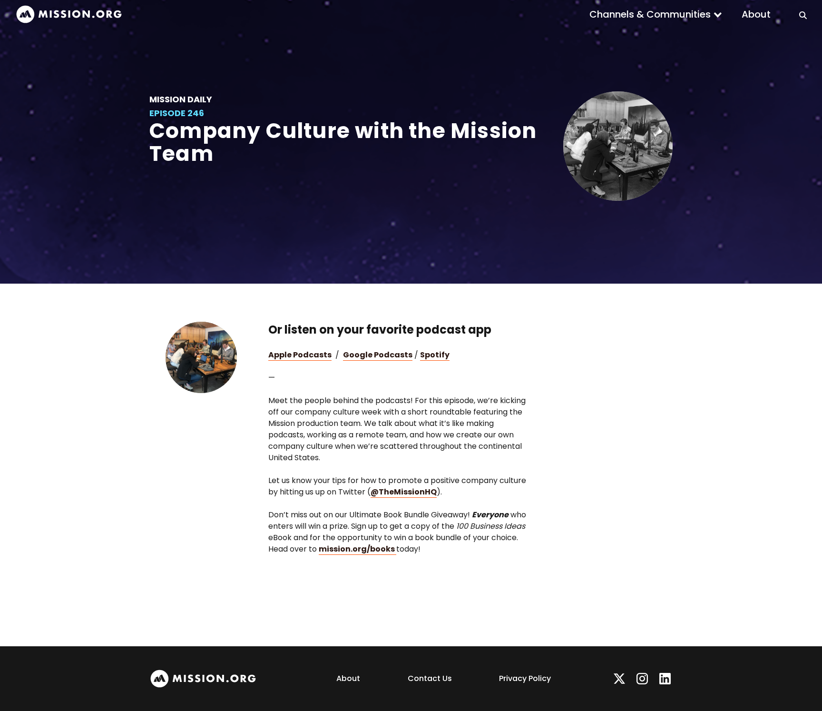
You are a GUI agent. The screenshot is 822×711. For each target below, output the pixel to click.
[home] (69, 14)
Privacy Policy (525, 678)
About (756, 14)
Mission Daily (180, 99)
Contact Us (430, 678)
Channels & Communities (650, 14)
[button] (656, 14)
